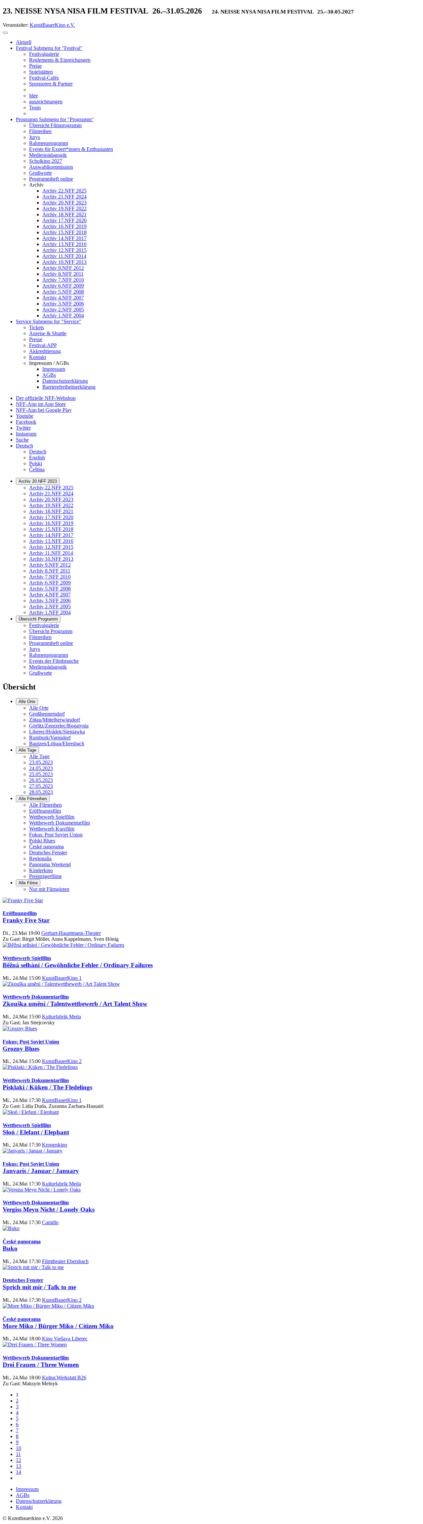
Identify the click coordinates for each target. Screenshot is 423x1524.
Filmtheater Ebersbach (65, 1261)
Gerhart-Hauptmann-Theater (71, 933)
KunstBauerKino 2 (62, 1061)
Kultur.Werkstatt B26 (64, 1377)
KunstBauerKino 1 (62, 978)
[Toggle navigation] (5, 33)
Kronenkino (54, 1145)
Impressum (27, 1489)
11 (18, 1454)
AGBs (22, 1495)
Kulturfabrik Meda (61, 1016)
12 (18, 1460)
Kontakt (24, 1507)
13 (18, 1466)
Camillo (50, 1222)
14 (18, 1472)
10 (18, 1448)
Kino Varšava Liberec (65, 1338)
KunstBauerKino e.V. (52, 25)
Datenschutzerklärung (38, 1501)
